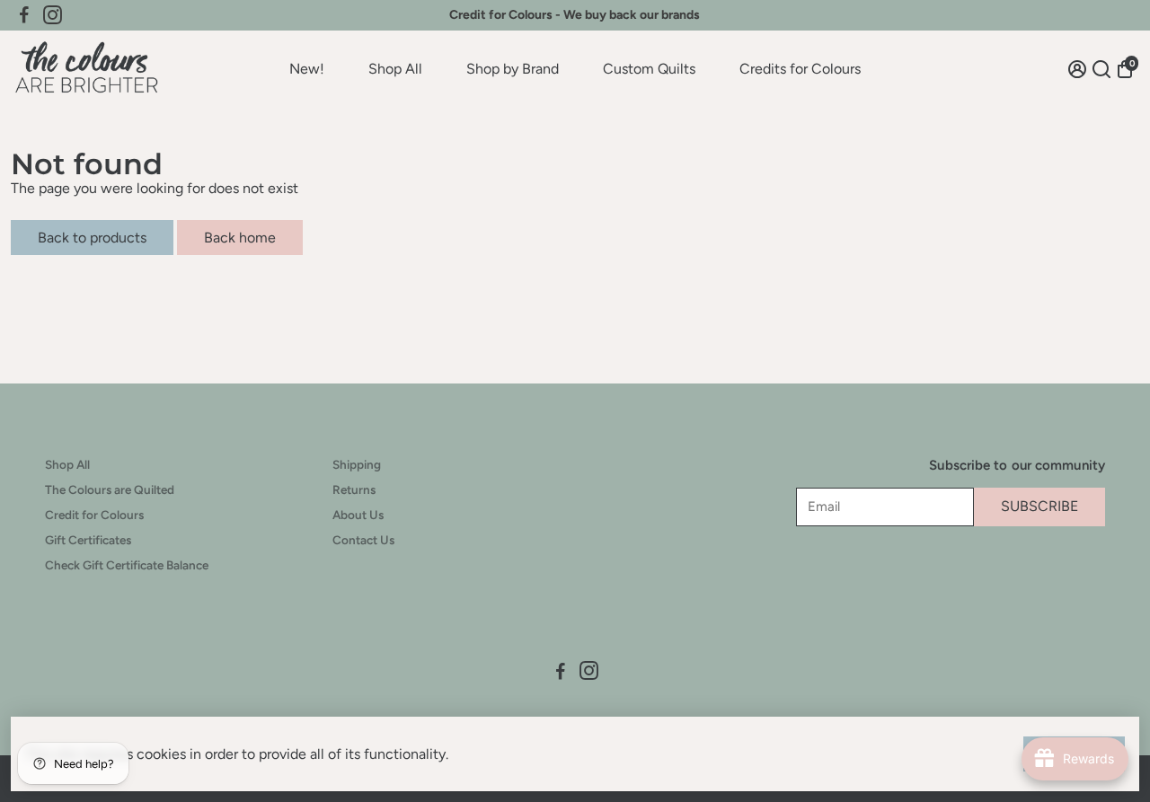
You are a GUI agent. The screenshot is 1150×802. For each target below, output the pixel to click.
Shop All (395, 68)
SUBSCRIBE (1039, 506)
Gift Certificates (88, 540)
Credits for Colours (800, 68)
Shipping (356, 464)
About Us (358, 514)
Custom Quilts (649, 68)
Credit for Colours (94, 514)
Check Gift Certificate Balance (126, 565)
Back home (240, 237)
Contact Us (363, 540)
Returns (354, 489)
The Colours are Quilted (109, 489)
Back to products (92, 237)
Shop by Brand (512, 68)
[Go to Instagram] (52, 15)
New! (306, 68)
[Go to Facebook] (24, 15)
